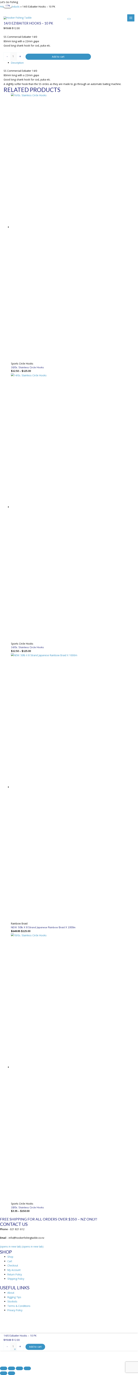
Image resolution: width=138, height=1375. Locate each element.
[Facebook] (88, 5)
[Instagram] (94, 5)
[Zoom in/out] (3, 1368)
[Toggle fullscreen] (11, 1368)
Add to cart (58, 56)
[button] (15, 1349)
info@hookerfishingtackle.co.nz (64, 4)
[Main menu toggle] (131, 18)
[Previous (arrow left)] (3, 1373)
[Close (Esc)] (27, 1368)
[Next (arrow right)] (11, 1373)
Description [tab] (17, 62)
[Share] (19, 1368)
